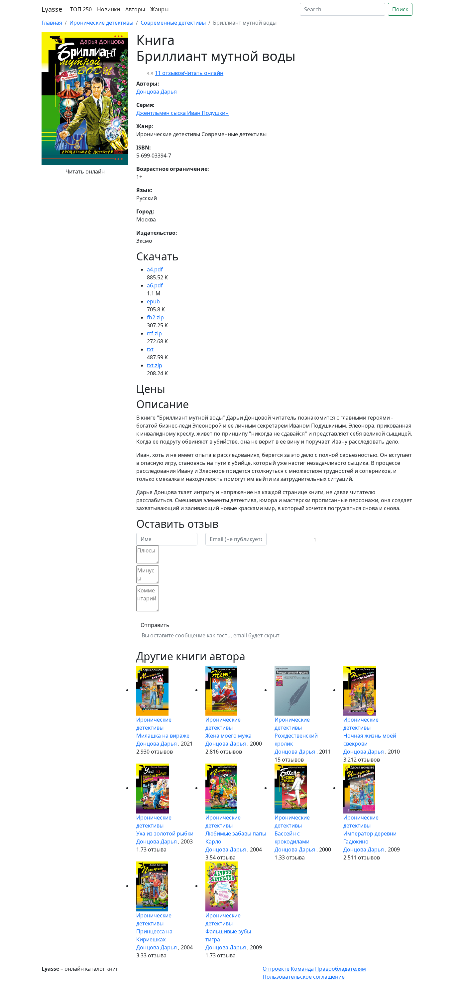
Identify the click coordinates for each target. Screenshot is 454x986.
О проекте (276, 968)
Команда (302, 968)
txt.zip (154, 365)
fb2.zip (155, 317)
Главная (52, 22)
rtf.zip (154, 333)
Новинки (108, 9)
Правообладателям (340, 968)
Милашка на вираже (162, 735)
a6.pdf (155, 285)
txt (150, 349)
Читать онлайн (85, 171)
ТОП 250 (81, 9)
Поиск (400, 9)
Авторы (135, 9)
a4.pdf (155, 269)
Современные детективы (173, 22)
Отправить (155, 625)
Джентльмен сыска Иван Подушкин (182, 113)
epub (153, 301)
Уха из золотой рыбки (164, 833)
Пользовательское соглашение (304, 976)
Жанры (159, 9)
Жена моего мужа (228, 735)
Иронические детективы (101, 22)
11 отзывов (169, 73)
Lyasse (52, 9)
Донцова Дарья (156, 91)
